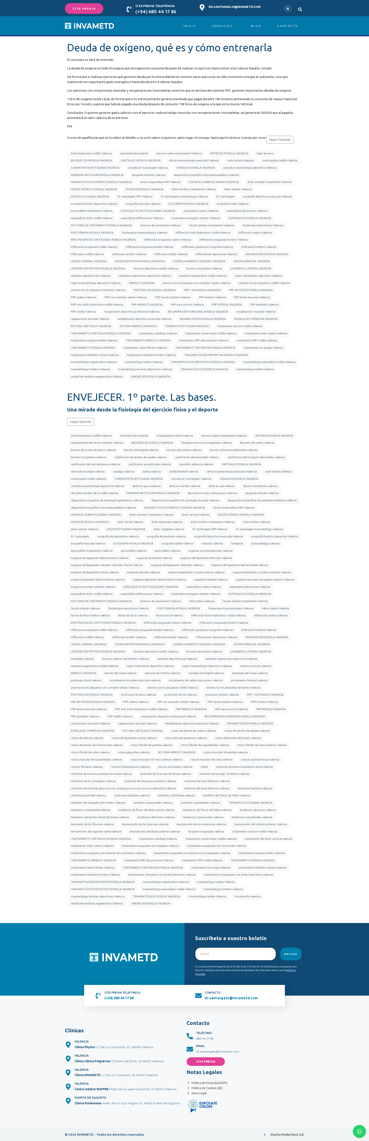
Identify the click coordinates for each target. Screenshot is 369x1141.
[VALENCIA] (68, 1045)
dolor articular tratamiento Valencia (269, 181)
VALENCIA (82, 1041)
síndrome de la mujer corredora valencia (224, 773)
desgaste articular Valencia (148, 174)
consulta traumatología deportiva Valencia (249, 167)
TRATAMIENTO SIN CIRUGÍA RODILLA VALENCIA (205, 347)
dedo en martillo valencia (184, 485)
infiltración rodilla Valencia (87, 254)
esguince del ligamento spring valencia (95, 572)
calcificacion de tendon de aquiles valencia (140, 457)
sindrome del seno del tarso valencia (207, 781)
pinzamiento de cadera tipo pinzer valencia (196, 680)
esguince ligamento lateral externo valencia (98, 579)
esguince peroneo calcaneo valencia (93, 586)
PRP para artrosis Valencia (187, 304)
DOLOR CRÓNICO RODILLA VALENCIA (94, 189)
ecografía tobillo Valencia (233, 203)
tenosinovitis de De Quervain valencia (145, 824)
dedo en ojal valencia (222, 485)
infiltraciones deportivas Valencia (216, 254)
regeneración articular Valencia (90, 318)
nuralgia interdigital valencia (206, 672)
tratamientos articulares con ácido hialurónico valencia (162, 874)
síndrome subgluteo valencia (132, 795)
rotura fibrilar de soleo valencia (90, 752)
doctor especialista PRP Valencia (160, 181)
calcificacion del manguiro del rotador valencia (256, 457)
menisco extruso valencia (255, 665)
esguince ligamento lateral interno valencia (159, 579)
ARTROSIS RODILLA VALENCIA (229, 153)
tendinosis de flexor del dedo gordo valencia (146, 809)
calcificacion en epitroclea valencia (149, 464)
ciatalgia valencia (123, 471)
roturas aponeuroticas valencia (260, 759)
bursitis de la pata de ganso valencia (93, 449)
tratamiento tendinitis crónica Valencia (95, 354)
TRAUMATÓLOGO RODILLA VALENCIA (204, 369)
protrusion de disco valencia (138, 694)
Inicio (190, 26)
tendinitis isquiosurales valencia (153, 802)
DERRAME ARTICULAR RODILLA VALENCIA (97, 174)
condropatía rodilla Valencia (279, 160)
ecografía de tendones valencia (166, 536)
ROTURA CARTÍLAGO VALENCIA (91, 326)
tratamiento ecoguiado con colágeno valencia (150, 845)
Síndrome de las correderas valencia (93, 781)
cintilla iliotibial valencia (183, 471)
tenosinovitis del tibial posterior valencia (155, 831)
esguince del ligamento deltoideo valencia (177, 564)
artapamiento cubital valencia (174, 435)
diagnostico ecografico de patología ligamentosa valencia (107, 500)
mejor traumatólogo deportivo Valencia (96, 282)
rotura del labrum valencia (87, 737)
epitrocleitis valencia (167, 550)
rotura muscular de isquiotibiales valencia (96, 759)
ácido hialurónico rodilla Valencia (91, 153)
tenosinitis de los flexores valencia (92, 824)
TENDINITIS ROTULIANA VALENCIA (187, 326)
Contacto (287, 26)
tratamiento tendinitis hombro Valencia (151, 354)
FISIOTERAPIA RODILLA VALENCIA (92, 232)
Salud (204, 766)
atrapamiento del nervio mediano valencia (97, 442)
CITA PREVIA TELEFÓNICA (155, 6)
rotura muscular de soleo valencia (212, 759)
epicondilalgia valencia (266, 543)
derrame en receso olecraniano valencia (212, 493)
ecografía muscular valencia (143, 203)
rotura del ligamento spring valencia (134, 737)
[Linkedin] (287, 8)
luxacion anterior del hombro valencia (125, 658)
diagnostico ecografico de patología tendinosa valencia (262, 500)
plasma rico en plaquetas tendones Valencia (98, 289)
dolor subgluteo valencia (169, 529)
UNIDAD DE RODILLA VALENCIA (150, 376)
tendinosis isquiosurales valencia (203, 817)
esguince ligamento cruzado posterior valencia (262, 572)
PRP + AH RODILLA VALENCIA (202, 289)
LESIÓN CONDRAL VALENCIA (89, 261)
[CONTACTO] (198, 995)
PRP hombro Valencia (212, 297)
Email (200, 1046)
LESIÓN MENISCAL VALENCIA (252, 261)
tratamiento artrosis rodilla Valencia (239, 326)
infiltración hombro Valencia (258, 246)
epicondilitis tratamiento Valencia (92, 210)
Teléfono (204, 1033)
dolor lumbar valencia (256, 521)
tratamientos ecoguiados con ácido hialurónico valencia (238, 874)
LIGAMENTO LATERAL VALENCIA (250, 268)
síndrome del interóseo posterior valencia (150, 781)
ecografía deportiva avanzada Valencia (267, 196)
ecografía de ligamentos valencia (118, 536)
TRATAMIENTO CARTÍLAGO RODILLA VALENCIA (101, 333)
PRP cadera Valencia (83, 297)
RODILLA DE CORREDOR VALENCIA (256, 318)
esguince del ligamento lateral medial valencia (239, 564)
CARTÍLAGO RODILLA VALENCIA (141, 160)
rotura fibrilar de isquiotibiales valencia (205, 744)
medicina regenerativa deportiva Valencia (145, 275)
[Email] (190, 1049)
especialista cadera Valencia (201, 210)
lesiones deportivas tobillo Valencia (156, 268)
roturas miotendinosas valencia (130, 766)
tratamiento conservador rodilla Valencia (210, 333)
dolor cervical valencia (195, 514)
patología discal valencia (86, 680)
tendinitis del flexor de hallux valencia (226, 795)
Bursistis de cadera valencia (257, 442)
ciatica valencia (151, 471)
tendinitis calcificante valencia (176, 795)
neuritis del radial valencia (120, 672)
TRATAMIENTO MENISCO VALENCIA (148, 340)
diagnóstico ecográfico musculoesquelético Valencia (206, 174)
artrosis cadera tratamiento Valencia (179, 153)
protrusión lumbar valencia (222, 694)
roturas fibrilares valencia (86, 766)
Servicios (222, 26)
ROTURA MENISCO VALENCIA (138, 326)
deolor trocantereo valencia (260, 485)
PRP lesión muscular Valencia (252, 297)
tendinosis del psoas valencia (258, 809)
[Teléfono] (190, 1036)
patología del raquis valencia (250, 672)
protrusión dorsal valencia (180, 694)
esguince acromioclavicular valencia (211, 550)
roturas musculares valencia (175, 766)
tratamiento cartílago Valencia (158, 333)
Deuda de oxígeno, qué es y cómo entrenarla (169, 47)
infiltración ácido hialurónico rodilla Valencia (203, 232)
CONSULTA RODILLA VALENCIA (195, 167)
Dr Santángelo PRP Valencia (135, 196)
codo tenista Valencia (240, 160)
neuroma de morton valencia (162, 672)
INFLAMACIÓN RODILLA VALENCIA (267, 254)
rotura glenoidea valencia (134, 752)
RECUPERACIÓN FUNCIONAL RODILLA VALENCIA (198, 311)
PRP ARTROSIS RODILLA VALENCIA (251, 289)
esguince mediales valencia (211, 579)
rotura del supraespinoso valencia (186, 737)
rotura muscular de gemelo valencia (226, 752)
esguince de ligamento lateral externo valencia (100, 557)
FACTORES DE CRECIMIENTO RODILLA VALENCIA (101, 225)
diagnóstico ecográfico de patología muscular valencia (185, 500)
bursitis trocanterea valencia (88, 457)
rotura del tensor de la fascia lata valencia (97, 744)
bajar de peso (265, 153)
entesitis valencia (212, 543)
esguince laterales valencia (143, 572)
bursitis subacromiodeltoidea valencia (233, 449)
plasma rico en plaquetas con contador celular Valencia (197, 282)
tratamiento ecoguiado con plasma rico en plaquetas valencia (192, 852)
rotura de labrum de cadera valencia (193, 730)
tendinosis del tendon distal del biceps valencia (100, 817)
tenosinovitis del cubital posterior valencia (260, 824)
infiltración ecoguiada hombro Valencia (223, 239)
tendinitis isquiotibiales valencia (200, 802)
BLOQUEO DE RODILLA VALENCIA (91, 160)
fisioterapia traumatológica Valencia (144, 232)
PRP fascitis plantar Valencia (172, 297)
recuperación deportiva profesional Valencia (132, 311)
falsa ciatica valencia (201, 601)
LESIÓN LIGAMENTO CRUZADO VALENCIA (199, 261)
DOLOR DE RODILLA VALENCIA (144, 189)
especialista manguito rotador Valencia (195, 217)
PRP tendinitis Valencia (264, 304)
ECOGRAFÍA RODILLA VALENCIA (188, 203)
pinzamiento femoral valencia (249, 680)
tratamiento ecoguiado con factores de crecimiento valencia (108, 852)
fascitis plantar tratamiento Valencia (211, 225)
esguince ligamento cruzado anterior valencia (196, 572)
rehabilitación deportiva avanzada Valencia (144, 318)
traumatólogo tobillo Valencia (255, 369)
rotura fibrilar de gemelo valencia (151, 744)
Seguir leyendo (280, 139)
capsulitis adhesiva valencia (196, 464)
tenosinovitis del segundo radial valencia (96, 831)
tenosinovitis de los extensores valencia (201, 824)
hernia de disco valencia (133, 615)
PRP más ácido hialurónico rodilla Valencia (97, 304)
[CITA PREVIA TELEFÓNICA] (129, 9)
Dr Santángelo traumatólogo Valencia (184, 196)
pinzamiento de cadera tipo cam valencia (135, 680)
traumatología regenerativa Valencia (94, 361)
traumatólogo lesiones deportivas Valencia (145, 369)
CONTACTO (213, 993)
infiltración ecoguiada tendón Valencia (149, 246)
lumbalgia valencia (82, 658)
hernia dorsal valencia (169, 615)
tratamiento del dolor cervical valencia (268, 838)
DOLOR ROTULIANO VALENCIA (90, 196)
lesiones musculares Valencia (204, 268)
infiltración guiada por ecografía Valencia (207, 246)
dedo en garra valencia (146, 485)
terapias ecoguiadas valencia (206, 831)
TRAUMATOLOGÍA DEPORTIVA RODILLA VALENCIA (216, 354)
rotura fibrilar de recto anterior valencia (262, 744)
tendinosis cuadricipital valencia (90, 809)
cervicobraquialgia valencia (88, 471)
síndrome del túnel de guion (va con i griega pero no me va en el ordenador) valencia (123, 788)
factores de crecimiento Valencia (160, 225)
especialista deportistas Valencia (247, 210)
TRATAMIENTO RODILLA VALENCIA (93, 347)
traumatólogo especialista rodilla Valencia (269, 361)
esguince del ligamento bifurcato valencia (206, 557)
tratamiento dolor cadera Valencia (266, 333)
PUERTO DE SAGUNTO (90, 1098)
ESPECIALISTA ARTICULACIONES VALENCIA (148, 210)
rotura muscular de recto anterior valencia (156, 759)
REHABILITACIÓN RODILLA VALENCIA (203, 318)
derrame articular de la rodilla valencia (94, 493)
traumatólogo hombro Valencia (90, 369)
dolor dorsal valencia (130, 521)
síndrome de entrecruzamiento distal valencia (244, 766)
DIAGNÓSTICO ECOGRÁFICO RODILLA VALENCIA (101, 181)
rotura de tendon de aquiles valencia (247, 730)
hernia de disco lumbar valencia (90, 615)
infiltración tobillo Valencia (170, 254)
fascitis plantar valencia (85, 608)
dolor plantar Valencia (238, 189)
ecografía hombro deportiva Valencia (94, 203)
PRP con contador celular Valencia (126, 297)
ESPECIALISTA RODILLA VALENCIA (249, 217)
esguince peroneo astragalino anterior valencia (265, 579)
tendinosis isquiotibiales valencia (252, 817)
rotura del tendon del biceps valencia (238, 737)
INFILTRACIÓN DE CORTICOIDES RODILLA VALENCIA (103, 239)
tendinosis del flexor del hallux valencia (207, 809)
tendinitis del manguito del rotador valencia (98, 802)
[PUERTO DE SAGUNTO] (68, 1101)
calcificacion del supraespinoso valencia (95, 464)
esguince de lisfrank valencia (154, 557)
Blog (256, 26)
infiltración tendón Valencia (129, 254)
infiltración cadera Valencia (255, 232)
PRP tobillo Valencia (83, 311)
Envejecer (237, 543)
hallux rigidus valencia (275, 608)
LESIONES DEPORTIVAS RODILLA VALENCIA (98, 268)
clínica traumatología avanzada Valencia (194, 160)
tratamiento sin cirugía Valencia (263, 347)
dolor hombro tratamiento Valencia (194, 189)
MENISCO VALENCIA (141, 282)
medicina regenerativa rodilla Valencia (203, 275)
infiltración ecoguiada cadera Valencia (167, 239)
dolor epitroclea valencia (166, 521)
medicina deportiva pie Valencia (91, 275)
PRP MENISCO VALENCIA (147, 304)
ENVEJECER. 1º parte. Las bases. (141, 397)
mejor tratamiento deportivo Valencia (258, 275)
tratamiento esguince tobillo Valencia (94, 340)
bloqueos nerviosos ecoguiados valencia (206, 442)
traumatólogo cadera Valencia (144, 361)
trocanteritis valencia (247, 896)
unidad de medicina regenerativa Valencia (97, 376)
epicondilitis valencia (133, 550)
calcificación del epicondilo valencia (197, 457)
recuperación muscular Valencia (256, 311)
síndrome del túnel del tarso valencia (207, 788)
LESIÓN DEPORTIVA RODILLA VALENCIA (140, 261)
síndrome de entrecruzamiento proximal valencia (101, 773)
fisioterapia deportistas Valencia (263, 225)
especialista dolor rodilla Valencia (92, 217)
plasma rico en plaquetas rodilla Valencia (264, 282)
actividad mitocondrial (134, 153)
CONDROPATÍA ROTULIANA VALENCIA (95, 167)
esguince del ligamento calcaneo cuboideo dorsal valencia (107, 564)
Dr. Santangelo (225, 196)
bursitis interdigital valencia (141, 449)
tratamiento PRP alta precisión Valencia (203, 340)
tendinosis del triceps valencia (156, 817)
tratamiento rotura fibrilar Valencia (145, 347)
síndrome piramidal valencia (88, 795)
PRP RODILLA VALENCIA (227, 304)
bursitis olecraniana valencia (184, 449)
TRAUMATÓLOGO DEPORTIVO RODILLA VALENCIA (203, 361)
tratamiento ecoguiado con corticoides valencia (216, 845)
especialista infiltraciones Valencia (142, 217)
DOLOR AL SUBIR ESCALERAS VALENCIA (214, 181)
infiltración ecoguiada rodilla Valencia (94, 246)
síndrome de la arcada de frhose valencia (165, 773)
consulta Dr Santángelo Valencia (148, 167)
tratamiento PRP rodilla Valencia (257, 340)
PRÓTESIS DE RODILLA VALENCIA (155, 289)
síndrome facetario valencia (255, 788)
